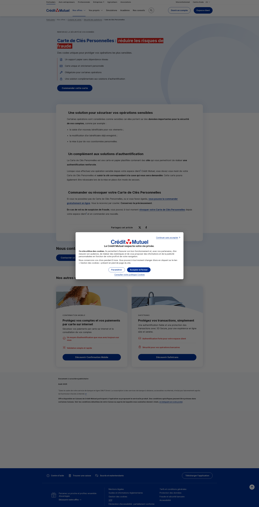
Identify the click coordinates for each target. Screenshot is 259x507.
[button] (139, 269)
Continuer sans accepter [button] (167, 237)
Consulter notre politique (129, 274)
